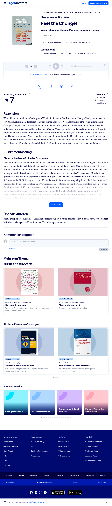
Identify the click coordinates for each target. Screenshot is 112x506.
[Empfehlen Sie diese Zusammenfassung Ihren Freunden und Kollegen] (72, 86)
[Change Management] (83, 282)
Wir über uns (8, 441)
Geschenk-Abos (91, 456)
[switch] (56, 66)
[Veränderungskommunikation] (29, 342)
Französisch (90, 475)
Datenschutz (10, 482)
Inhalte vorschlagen (38, 441)
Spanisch (33, 475)
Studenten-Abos (91, 451)
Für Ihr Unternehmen (93, 461)
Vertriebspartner (64, 456)
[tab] (53, 377)
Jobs (5, 456)
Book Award (8, 451)
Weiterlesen (56, 204)
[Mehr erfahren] (30, 94)
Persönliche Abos (91, 446)
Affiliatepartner (64, 451)
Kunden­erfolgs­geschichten (41, 451)
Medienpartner (63, 446)
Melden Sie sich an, (40, 74)
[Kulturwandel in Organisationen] (83, 342)
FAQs (5, 461)
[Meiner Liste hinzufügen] (61, 86)
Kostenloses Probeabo (93, 441)
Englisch (9, 475)
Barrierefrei (102, 482)
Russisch (46, 475)
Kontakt (7, 465)
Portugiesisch (74, 475)
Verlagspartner (63, 441)
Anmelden (12, 248)
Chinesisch (59, 475)
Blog (32, 446)
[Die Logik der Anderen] (29, 282)
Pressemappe (36, 456)
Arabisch (103, 475)
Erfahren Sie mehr (37, 502)
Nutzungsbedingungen (44, 482)
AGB (75, 482)
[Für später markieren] (50, 86)
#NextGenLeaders (11, 446)
